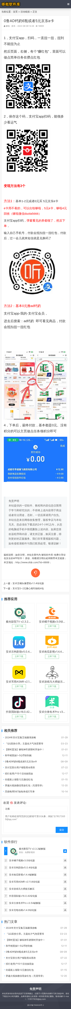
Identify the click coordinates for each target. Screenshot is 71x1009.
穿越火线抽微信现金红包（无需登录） (24, 785)
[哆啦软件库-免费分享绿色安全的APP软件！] (11, 4)
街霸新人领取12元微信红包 (19, 779)
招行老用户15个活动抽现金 (19, 773)
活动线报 (25, 11)
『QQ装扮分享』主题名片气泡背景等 (24, 743)
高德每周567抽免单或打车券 (20, 791)
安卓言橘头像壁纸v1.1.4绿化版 (28, 583)
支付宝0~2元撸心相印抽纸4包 (28, 588)
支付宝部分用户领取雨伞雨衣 (20, 767)
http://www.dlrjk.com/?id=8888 (32, 562)
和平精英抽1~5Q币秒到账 (18, 755)
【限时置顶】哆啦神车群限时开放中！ (24, 749)
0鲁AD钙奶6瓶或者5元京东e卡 (21, 761)
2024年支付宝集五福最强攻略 (20, 737)
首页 (15, 11)
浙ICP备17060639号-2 (35, 1005)
